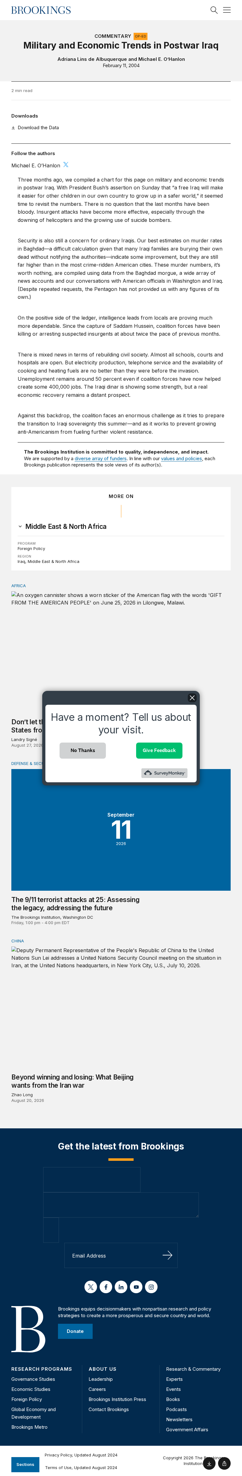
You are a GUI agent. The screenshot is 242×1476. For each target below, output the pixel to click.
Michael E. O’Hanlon (161, 59)
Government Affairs (187, 1430)
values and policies (181, 458)
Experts (174, 1379)
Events (173, 1389)
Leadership (101, 1379)
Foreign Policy (31, 548)
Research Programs (41, 1369)
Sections (25, 1464)
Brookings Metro (29, 1427)
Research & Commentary (193, 1369)
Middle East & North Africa (53, 561)
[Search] (214, 10)
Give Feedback (159, 750)
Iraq (21, 561)
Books (173, 1399)
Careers (97, 1389)
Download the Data (38, 127)
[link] (66, 527)
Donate (75, 1331)
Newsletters (179, 1419)
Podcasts (176, 1409)
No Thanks (83, 750)
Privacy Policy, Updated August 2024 (81, 1454)
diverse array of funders (101, 458)
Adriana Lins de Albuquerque (92, 59)
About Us (103, 1369)
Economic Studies (30, 1389)
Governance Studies (33, 1379)
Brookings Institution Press (117, 1399)
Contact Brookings (109, 1409)
